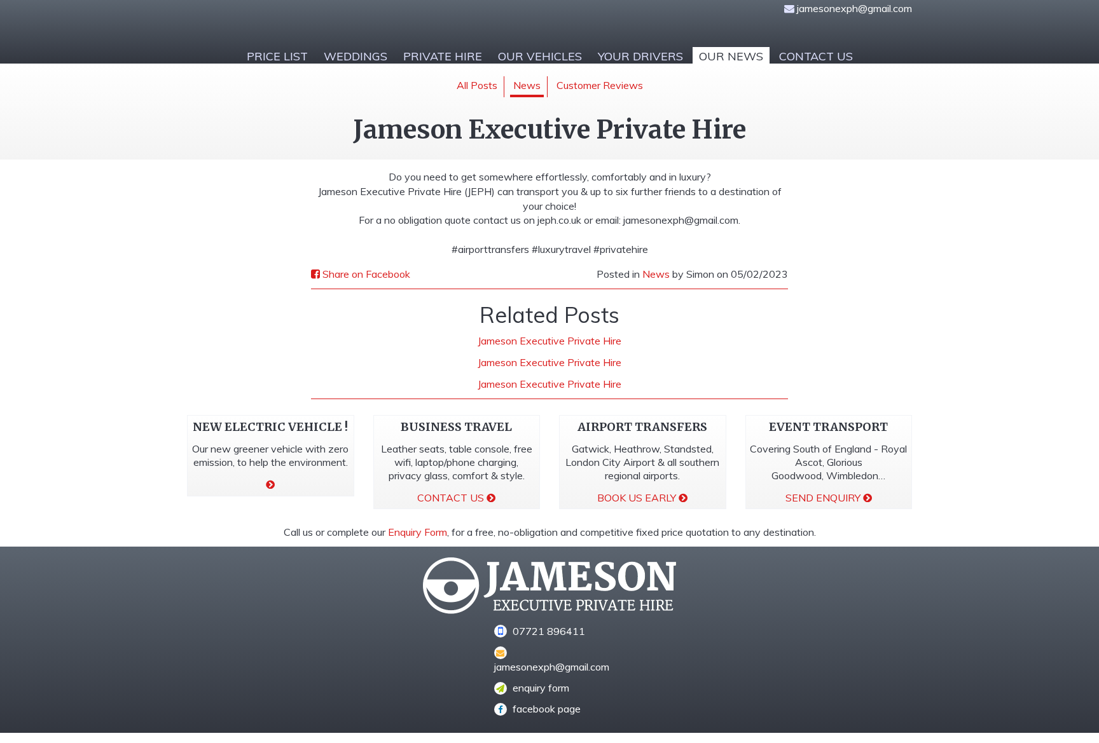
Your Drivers (640, 56)
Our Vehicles (540, 56)
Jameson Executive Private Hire (549, 340)
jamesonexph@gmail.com (854, 8)
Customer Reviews (599, 85)
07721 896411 (547, 631)
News (527, 85)
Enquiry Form (417, 532)
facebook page (545, 708)
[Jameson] (363, 22)
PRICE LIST (277, 56)
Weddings (355, 56)
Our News (731, 56)
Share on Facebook (365, 274)
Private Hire (442, 56)
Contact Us (816, 56)
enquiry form (539, 687)
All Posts (477, 85)
